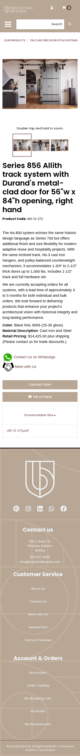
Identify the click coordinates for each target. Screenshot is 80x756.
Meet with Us (25, 367)
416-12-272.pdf (18, 430)
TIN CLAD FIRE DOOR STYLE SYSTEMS (54, 40)
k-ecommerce (46, 750)
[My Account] (51, 8)
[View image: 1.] (22, 145)
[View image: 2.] (41, 145)
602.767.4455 (40, 557)
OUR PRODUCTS (14, 40)
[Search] (69, 24)
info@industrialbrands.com (40, 562)
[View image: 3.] (60, 145)
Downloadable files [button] (38, 415)
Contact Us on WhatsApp (34, 357)
